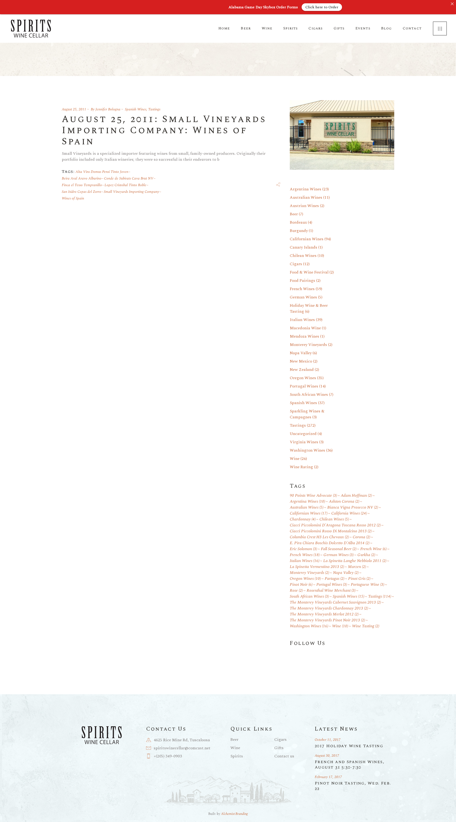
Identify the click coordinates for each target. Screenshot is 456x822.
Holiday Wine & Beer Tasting (309, 308)
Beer (294, 214)
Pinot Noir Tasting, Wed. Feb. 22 (353, 785)
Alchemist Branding (234, 813)
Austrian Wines (304, 206)
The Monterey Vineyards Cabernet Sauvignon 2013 (335, 602)
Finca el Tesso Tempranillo (82, 185)
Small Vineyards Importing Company (131, 191)
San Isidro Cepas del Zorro (81, 191)
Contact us (284, 756)
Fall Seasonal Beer (338, 549)
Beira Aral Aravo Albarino (81, 178)
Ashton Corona (344, 502)
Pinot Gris (359, 579)
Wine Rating (301, 467)
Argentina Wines (305, 189)
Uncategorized (303, 434)
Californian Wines (306, 239)
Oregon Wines (303, 378)
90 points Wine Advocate (313, 496)
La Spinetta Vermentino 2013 (317, 567)
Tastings (154, 109)
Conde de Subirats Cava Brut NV (128, 178)
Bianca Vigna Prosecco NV (352, 507)
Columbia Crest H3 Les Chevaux (319, 537)
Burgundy (299, 231)
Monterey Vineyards (308, 345)
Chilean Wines (303, 256)
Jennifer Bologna (107, 109)
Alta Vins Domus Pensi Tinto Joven (102, 172)
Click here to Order (321, 7)
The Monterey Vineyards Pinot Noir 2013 (327, 620)
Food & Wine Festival (309, 272)
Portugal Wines (304, 386)
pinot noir (301, 585)
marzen (357, 567)
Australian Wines (306, 197)
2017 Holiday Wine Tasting (349, 746)
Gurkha (366, 555)
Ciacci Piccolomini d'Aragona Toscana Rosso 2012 (335, 525)
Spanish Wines (135, 109)
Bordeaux (298, 222)
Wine (294, 459)
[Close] (452, 4)
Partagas (334, 579)
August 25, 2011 (74, 109)
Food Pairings (302, 281)
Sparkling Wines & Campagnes (307, 414)
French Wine (373, 549)
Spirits (236, 756)
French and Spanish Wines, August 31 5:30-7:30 (349, 764)
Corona (361, 537)
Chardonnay (303, 519)
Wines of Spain (73, 198)
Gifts (279, 748)
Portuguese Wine (367, 585)
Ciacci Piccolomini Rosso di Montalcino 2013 (331, 531)
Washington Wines (307, 450)
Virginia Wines (304, 442)
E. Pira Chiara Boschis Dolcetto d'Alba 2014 (330, 543)
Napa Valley (301, 353)
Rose (296, 591)
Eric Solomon (303, 549)
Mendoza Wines (304, 336)
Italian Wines (302, 320)
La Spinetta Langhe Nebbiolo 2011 (354, 561)
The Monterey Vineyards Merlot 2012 (324, 614)
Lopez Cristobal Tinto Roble (125, 185)
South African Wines (309, 395)
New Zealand (302, 370)
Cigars (296, 264)
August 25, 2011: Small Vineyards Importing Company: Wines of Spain (164, 130)
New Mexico (301, 361)
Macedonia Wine (305, 328)
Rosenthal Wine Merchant (331, 591)
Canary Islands (303, 247)
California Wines (349, 513)
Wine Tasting (365, 626)
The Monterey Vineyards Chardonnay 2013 (329, 608)
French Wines (302, 289)
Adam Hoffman (356, 496)
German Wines (303, 297)
